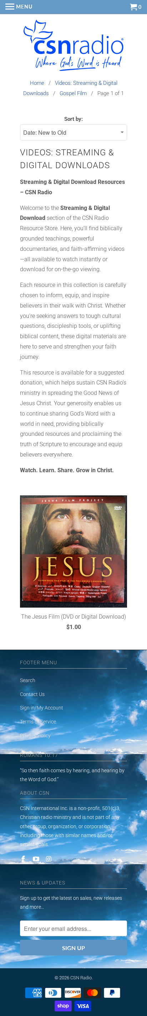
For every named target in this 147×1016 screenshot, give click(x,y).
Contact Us (32, 694)
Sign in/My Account (41, 708)
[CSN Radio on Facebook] (24, 859)
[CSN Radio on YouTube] (37, 859)
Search (27, 680)
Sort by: (73, 119)
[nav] (18, 7)
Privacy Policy (35, 735)
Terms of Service (38, 721)
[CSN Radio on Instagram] (50, 859)
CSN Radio (81, 977)
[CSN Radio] (73, 47)
